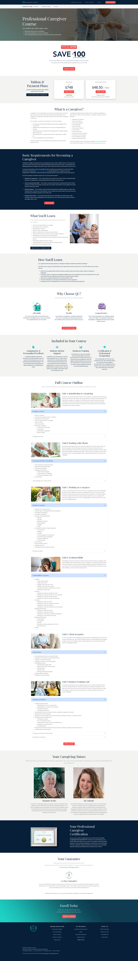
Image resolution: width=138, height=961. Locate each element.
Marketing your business (39, 737)
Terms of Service (53, 953)
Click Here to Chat (104, 931)
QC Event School (37, 950)
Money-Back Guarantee (81, 934)
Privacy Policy (105, 937)
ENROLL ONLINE (69, 743)
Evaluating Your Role (38, 436)
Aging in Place (57, 939)
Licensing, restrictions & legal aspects (43, 733)
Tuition (36, 6)
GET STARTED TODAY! (69, 328)
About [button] (99, 2)
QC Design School (47, 950)
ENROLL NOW (69, 69)
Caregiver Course (27, 6)
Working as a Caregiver (39, 505)
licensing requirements (41, 171)
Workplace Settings (38, 551)
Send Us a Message (104, 929)
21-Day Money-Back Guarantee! (37, 94)
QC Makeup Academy (27, 950)
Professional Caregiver (57, 929)
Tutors (56, 6)
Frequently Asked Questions (80, 929)
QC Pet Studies (56, 950)
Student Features (81, 937)
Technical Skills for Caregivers (41, 575)
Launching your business (39, 699)
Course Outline (46, 6)
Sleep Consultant (57, 934)
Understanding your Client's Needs (42, 481)
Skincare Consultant (57, 937)
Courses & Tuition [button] (76, 2)
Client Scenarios (37, 652)
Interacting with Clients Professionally (43, 461)
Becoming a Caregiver (38, 411)
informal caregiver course (99, 143)
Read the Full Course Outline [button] (41, 248)
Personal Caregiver (57, 931)
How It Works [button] (89, 2)
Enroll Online (110, 2)
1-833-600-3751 (104, 934)
